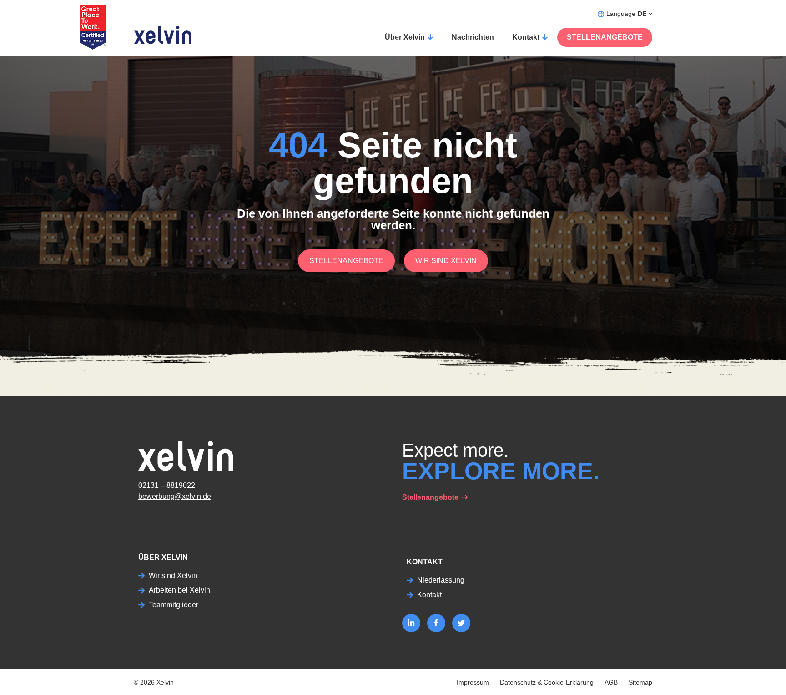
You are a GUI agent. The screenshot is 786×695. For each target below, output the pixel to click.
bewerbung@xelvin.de (174, 496)
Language (626, 13)
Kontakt (525, 37)
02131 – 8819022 (166, 485)
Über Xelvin (405, 37)
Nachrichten (473, 37)
